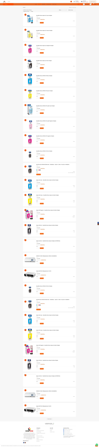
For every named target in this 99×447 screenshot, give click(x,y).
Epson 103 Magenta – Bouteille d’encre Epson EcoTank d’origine (48, 210)
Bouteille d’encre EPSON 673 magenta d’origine (45, 135)
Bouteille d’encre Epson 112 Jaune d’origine (44, 30)
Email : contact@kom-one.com (68, 433)
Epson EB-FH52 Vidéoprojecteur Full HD (43, 406)
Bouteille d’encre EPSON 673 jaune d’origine (44, 90)
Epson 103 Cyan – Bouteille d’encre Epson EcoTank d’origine (47, 180)
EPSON (32, 11)
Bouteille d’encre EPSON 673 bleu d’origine (44, 75)
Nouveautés (80, 4)
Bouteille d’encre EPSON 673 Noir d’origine (44, 151)
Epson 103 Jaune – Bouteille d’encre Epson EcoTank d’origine (47, 195)
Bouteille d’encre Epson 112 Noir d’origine (44, 60)
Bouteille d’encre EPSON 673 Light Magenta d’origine (46, 120)
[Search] (71, 1)
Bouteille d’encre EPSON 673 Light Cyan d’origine (45, 105)
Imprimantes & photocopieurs (40, 430)
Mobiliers (37, 438)
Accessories (37, 441)
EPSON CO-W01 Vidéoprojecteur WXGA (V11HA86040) (46, 255)
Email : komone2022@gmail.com (68, 434)
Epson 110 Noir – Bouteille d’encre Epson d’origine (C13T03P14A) (48, 240)
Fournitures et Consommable (40, 437)
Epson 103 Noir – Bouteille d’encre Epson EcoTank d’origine (47, 225)
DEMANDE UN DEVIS (92, 1)
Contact (51, 430)
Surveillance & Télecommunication (40, 433)
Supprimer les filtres (26, 11)
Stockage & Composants (39, 439)
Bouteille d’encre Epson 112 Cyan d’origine (44, 15)
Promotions (51, 429)
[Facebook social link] (23, 442)
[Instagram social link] (25, 442)
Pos (36, 434)
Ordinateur (37, 429)
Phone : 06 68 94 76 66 (67, 430)
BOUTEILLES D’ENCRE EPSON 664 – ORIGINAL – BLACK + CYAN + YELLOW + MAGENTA (52, 164)
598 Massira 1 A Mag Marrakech (68, 429)
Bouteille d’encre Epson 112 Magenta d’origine (44, 45)
